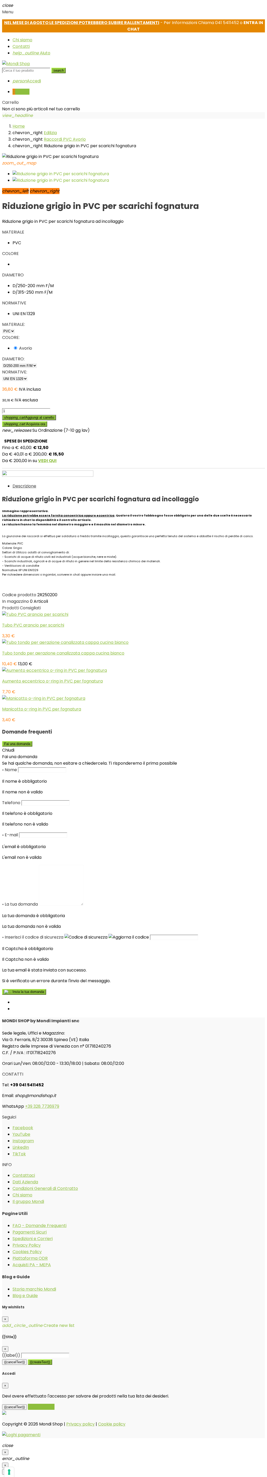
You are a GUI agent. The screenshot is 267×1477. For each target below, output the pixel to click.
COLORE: (11, 337)
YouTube (21, 1134)
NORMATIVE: (14, 372)
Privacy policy (80, 1424)
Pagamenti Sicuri (30, 1232)
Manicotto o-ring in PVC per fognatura (41, 709)
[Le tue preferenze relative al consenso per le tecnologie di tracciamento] (9, 1472)
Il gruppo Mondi (28, 1201)
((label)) (11, 1355)
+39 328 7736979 (42, 1106)
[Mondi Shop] (16, 64)
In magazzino (15, 601)
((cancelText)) (14, 1362)
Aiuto (31, 53)
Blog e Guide (25, 1296)
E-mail (10, 835)
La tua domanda (20, 904)
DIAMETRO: (13, 359)
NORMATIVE (14, 303)
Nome (9, 770)
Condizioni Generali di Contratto (45, 1188)
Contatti (21, 46)
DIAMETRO (13, 275)
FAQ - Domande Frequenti (39, 1226)
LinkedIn (21, 1147)
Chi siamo (22, 40)
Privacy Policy (27, 1245)
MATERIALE (13, 232)
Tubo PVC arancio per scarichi (33, 625)
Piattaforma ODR (30, 1258)
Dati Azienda (25, 1182)
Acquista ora (24, 424)
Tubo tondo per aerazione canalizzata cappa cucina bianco (63, 653)
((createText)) (40, 1362)
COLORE (10, 254)
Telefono (11, 803)
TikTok (19, 1154)
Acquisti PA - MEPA (32, 1265)
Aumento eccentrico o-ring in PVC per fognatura (52, 681)
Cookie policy (111, 1424)
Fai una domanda (17, 744)
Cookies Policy (27, 1252)
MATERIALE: (13, 324)
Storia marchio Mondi (34, 1289)
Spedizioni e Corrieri (33, 1239)
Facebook (23, 1128)
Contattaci (24, 1175)
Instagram (23, 1141)
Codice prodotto (19, 595)
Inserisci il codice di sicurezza (32, 937)
